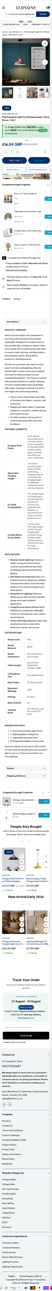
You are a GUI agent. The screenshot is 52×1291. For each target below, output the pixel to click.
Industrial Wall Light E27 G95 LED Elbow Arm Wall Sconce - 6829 (37, 942)
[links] (4, 1105)
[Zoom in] (45, 43)
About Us (6, 1121)
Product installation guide (14, 1140)
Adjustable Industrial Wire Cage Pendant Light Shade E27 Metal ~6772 (27, 211)
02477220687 (11, 1066)
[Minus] (5, 152)
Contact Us (7, 1126)
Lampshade (7, 1198)
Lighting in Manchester (12, 1266)
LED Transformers (10, 1189)
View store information (16, 270)
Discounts (7, 1227)
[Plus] (17, 152)
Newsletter (7, 1164)
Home (4, 32)
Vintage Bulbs (8, 1184)
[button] (45, 62)
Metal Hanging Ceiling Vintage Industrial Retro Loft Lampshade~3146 (25, 814)
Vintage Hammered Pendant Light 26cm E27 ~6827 (13, 942)
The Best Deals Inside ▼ (38, 170)
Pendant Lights (9, 1194)
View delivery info (26, 1018)
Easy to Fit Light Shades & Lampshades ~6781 (25, 193)
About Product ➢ (14, 170)
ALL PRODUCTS (15, 32)
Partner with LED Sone (12, 1257)
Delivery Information (11, 1154)
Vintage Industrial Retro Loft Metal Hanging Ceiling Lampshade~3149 (25, 800)
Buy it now (39, 160)
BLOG (4, 1222)
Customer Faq (8, 1252)
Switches (6, 1217)
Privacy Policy (8, 1149)
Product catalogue (11, 1135)
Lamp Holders (8, 1208)
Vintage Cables (9, 1179)
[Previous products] (43, 792)
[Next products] (48, 185)
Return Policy (8, 1159)
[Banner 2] (26, 140)
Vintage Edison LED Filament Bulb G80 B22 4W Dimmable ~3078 (28, 231)
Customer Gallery (10, 1243)
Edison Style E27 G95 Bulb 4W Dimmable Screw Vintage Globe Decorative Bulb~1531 (27, 245)
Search (43, 14)
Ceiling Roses (8, 1213)
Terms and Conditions (12, 1130)
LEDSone (6, 875)
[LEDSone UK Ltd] (26, 8)
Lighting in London (10, 1262)
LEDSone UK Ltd (10, 114)
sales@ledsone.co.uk (12, 1098)
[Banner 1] (25, 140)
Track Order (26, 1035)
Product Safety (9, 1145)
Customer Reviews (11, 1247)
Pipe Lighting (8, 1203)
